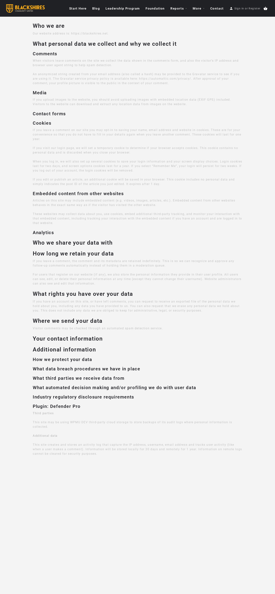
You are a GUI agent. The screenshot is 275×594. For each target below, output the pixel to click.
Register (255, 8)
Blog (96, 8)
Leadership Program (123, 8)
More (197, 8)
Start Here (78, 8)
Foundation (155, 8)
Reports (177, 8)
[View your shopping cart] (265, 8)
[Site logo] (26, 8)
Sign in (239, 8)
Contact (217, 8)
